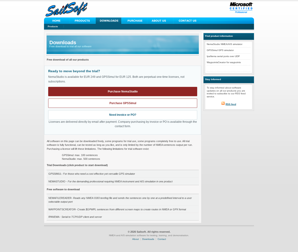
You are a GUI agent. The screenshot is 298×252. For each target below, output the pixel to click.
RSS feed (231, 104)
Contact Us (186, 20)
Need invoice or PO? (122, 114)
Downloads (109, 20)
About (135, 239)
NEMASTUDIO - (110, 181)
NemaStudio (213, 44)
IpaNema (212, 56)
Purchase (134, 20)
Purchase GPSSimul (122, 103)
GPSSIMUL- (91, 173)
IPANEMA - (75, 216)
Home (57, 20)
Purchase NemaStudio (123, 91)
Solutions (83, 20)
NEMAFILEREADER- (120, 200)
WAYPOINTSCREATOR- (117, 209)
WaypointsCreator (216, 62)
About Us (160, 20)
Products (53, 26)
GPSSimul (212, 50)
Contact (162, 239)
